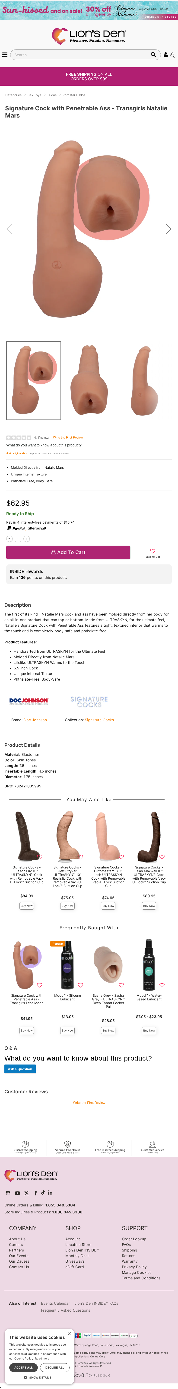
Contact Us (19, 1267)
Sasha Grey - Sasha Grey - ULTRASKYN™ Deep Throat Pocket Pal (108, 1001)
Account (72, 1239)
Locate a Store (78, 1244)
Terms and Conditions (141, 1278)
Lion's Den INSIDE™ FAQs (96, 1303)
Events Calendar (55, 1303)
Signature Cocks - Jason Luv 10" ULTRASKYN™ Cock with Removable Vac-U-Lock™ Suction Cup (27, 874)
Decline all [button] (54, 1367)
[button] (5, 54)
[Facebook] (36, 1193)
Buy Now (27, 905)
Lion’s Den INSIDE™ (82, 1250)
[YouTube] (17, 1193)
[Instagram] (8, 1193)
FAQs (126, 1244)
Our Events (18, 1255)
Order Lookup (134, 1239)
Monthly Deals (77, 1255)
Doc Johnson (35, 719)
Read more (42, 1358)
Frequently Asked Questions (65, 1310)
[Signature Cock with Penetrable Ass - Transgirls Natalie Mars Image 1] (89, 229)
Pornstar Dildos (74, 95)
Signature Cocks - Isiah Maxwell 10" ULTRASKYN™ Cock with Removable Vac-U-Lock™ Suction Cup (149, 874)
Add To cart (71, 552)
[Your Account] (165, 54)
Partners (16, 1250)
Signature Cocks (99, 719)
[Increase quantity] (26, 539)
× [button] (69, 1334)
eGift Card (74, 1267)
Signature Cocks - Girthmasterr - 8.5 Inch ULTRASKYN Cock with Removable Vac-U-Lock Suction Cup (108, 876)
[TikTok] (43, 1193)
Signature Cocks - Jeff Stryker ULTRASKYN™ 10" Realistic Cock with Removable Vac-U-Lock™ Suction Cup (68, 876)
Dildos (52, 95)
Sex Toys (34, 95)
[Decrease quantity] (9, 539)
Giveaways (75, 1261)
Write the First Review (68, 437)
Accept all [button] (23, 1367)
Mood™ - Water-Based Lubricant (149, 997)
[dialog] (39, 1356)
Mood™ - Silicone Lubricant (67, 997)
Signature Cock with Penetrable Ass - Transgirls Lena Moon (26, 999)
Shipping (129, 1250)
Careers (16, 1244)
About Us (17, 1239)
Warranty (130, 1261)
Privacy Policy (134, 1267)
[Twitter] (26, 1193)
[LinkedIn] (50, 1193)
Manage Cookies (136, 1272)
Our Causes (19, 1261)
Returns (128, 1255)
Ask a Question (17, 453)
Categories (13, 95)
